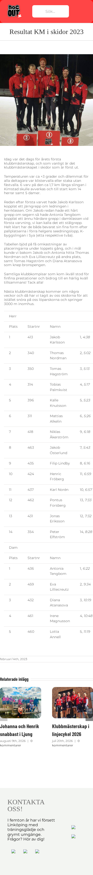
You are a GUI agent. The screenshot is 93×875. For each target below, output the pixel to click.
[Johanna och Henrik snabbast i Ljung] (20, 689)
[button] (3, 717)
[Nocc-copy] (14, 5)
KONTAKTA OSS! (25, 805)
